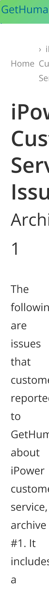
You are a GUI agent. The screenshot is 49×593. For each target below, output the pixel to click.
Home (23, 63)
